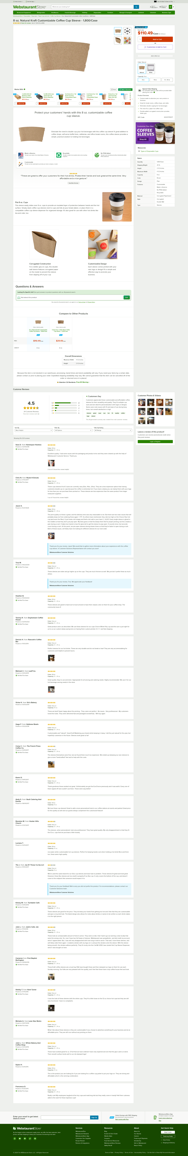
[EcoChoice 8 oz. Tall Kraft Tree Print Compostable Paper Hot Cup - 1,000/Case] (67, 99)
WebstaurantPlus (81, 1131)
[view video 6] (151, 411)
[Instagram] (14, 1138)
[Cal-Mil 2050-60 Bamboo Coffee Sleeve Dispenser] (24, 99)
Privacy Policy (91, 302)
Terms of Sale (109, 1152)
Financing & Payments (140, 1138)
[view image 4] (169, 402)
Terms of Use (81, 302)
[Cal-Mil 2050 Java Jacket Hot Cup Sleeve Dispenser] (45, 99)
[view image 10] (151, 420)
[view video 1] (51, 1008)
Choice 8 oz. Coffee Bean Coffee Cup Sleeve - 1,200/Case (61, 330)
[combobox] (92, 7)
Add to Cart (21, 103)
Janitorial (141, 12)
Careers (136, 1136)
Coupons (107, 1138)
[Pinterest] (35, 1138)
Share (114, 89)
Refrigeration (41, 12)
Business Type (166, 12)
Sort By (17, 427)
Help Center (18, 1)
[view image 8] (169, 411)
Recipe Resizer (80, 1140)
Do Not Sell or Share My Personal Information (161, 1152)
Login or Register (155, 441)
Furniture (110, 12)
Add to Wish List (155, 56)
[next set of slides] (132, 99)
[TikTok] (30, 1138)
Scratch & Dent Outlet (111, 1133)
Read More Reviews (73, 183)
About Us (137, 1131)
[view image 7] (160, 411)
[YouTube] (19, 1138)
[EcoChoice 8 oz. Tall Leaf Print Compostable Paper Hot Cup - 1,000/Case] (88, 99)
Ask (126, 297)
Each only (141, 30)
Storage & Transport (125, 12)
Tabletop (84, 12)
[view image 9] (142, 420)
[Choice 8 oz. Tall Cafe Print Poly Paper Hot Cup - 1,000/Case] (110, 99)
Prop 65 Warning (82, 382)
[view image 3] (160, 402)
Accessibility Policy (140, 1152)
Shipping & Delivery (169, 1142)
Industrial (153, 12)
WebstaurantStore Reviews (112, 1143)
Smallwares (54, 12)
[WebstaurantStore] (37, 1128)
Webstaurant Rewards (82, 1133)
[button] (118, 31)
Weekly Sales (108, 1136)
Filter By (56, 427)
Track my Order (168, 1136)
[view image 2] (151, 402)
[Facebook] (24, 1138)
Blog (105, 1131)
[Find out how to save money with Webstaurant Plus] (15, 94)
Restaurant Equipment (24, 12)
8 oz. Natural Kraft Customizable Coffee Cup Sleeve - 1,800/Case (38, 330)
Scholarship (137, 1140)
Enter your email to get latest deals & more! (25, 1117)
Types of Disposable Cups (155, 151)
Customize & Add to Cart (156, 47)
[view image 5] (142, 411)
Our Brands (137, 1133)
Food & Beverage (70, 12)
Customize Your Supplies (83, 1138)
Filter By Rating (98, 427)
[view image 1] (142, 402)
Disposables (97, 12)
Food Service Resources (111, 1140)
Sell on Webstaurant (140, 1143)
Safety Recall (108, 1145)
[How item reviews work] (38, 414)
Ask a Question (126, 89)
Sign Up (94, 1117)
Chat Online (166, 1140)
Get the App (30, 1)
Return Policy (138, 1145)
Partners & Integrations (82, 1143)
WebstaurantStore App (82, 1136)
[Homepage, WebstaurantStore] (29, 6)
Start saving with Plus (122, 1119)
